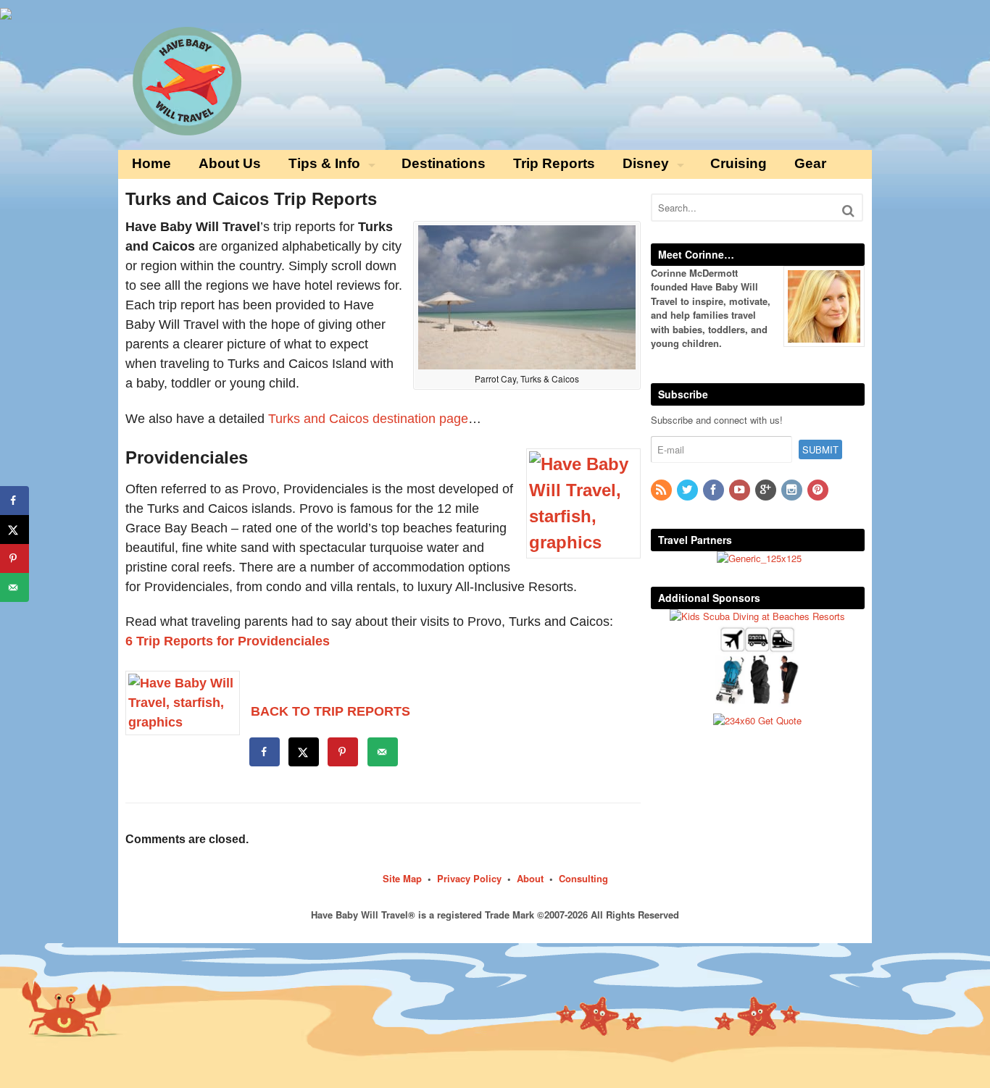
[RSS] (662, 490)
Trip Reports (554, 163)
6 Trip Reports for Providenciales (227, 641)
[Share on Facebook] (265, 751)
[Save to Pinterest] (343, 751)
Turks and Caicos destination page (368, 418)
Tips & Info (324, 163)
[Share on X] (304, 751)
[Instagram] (792, 490)
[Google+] (766, 490)
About (530, 878)
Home (151, 163)
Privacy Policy (469, 878)
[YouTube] (740, 490)
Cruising (738, 163)
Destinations (444, 163)
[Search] (848, 210)
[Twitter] (688, 490)
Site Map (402, 878)
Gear (810, 163)
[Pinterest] (819, 490)
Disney (646, 163)
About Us (230, 163)
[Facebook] (714, 490)
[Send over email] (383, 751)
